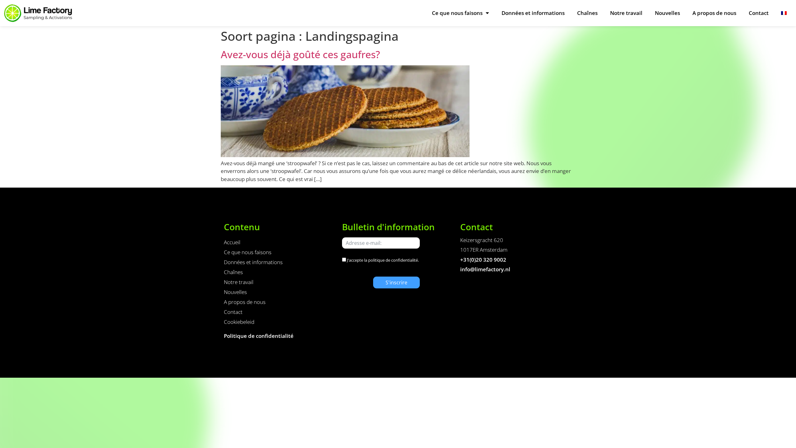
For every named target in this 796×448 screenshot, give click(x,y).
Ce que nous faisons (457, 12)
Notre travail (626, 12)
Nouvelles (667, 12)
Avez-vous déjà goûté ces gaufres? (300, 54)
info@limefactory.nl (485, 269)
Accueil (232, 242)
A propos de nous (714, 12)
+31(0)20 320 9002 (483, 259)
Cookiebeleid (239, 321)
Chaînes (587, 12)
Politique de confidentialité (259, 335)
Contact (759, 12)
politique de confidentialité (393, 260)
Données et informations (533, 12)
